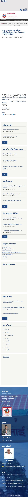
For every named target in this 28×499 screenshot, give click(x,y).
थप (5, 142)
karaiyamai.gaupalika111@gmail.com (13, 480)
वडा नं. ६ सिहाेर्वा (6, 344)
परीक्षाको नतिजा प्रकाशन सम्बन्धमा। (10, 136)
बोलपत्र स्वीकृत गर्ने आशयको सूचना (10, 154)
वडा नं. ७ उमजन (6, 347)
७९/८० (3, 112)
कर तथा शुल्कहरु (6, 108)
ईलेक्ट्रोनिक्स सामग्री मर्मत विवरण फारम (10, 313)
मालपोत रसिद (4, 258)
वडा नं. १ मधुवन (6, 329)
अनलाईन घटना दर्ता (6, 247)
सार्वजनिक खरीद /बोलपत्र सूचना (10, 396)
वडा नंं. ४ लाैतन (6, 338)
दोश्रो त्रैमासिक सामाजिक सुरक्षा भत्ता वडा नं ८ (12, 194)
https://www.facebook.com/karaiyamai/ (15, 486)
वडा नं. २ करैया (6, 332)
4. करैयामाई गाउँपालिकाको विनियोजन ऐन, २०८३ (12, 218)
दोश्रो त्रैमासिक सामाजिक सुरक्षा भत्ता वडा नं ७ (12, 200)
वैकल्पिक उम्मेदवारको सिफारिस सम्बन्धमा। (19, 20)
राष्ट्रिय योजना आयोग (6, 250)
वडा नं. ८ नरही (6, 350)
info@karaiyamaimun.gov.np (15, 483)
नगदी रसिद (4, 256)
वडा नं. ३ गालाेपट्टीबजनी (8, 335)
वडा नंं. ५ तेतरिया (6, 341)
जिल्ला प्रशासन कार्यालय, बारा (8, 249)
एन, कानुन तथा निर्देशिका (8, 399)
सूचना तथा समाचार (6, 394)
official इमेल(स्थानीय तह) (7, 254)
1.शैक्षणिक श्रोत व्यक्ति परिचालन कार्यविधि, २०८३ (12, 230)
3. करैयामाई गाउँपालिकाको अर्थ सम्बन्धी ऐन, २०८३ (12, 224)
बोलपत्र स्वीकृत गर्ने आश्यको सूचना (9, 160)
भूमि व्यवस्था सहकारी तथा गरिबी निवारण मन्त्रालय (11, 252)
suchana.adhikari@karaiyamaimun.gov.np (15, 466)
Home (2, 23)
